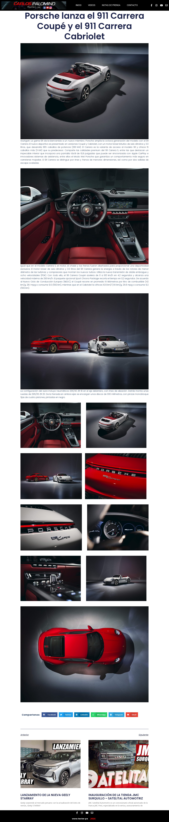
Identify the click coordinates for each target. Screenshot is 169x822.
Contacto (132, 5)
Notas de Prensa (111, 5)
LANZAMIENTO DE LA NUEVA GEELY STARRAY (45, 796)
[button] (50, 714)
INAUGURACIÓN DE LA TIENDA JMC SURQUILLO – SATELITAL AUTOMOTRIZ (115, 796)
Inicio (78, 5)
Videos (91, 5)
